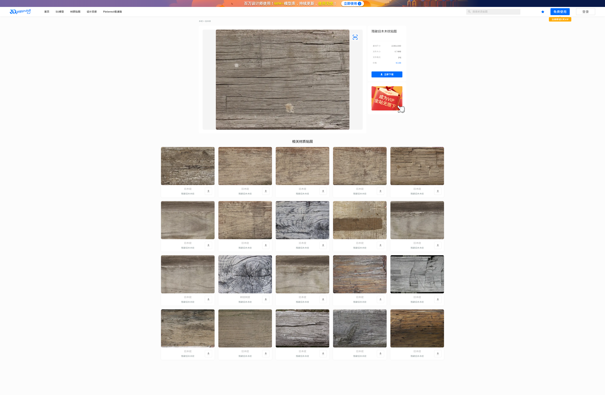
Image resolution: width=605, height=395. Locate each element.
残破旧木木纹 (187, 194)
